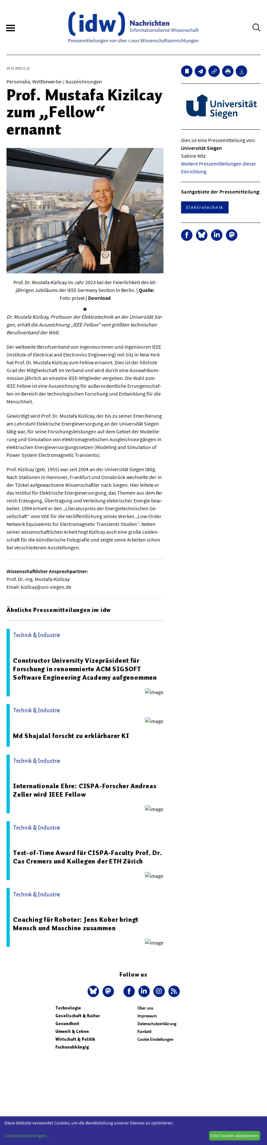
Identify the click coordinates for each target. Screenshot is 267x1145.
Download (99, 298)
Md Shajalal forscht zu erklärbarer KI (71, 736)
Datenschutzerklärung (156, 1023)
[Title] (214, 71)
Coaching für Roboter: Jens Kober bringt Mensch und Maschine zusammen (75, 924)
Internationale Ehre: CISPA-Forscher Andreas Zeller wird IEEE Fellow (84, 790)
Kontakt (144, 1031)
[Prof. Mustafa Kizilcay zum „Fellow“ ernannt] (200, 71)
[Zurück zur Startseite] (133, 27)
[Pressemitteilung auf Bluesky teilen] (201, 235)
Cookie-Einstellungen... (27, 1135)
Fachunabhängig (72, 1047)
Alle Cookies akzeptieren (234, 1135)
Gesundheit (67, 1024)
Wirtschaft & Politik (75, 1039)
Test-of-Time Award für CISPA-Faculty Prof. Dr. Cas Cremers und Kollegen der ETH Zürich (87, 857)
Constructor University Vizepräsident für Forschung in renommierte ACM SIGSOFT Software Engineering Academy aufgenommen (85, 669)
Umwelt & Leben (72, 1031)
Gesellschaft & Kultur (77, 1016)
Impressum (147, 1016)
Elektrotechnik (204, 207)
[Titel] (186, 71)
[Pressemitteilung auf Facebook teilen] (186, 235)
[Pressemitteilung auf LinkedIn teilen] (216, 235)
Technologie (68, 1008)
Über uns (145, 1008)
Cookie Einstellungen (155, 1039)
